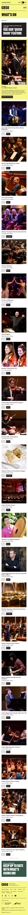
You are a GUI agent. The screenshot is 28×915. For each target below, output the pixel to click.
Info (3, 133)
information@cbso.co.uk (14, 885)
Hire (24, 889)
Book (8, 133)
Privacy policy (13, 891)
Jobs (11, 889)
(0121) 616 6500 (12, 883)
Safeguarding (9, 892)
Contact (20, 889)
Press (15, 889)
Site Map (3, 892)
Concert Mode (6, 2)
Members (9, 236)
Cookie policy (20, 891)
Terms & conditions (5, 891)
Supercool (8, 912)
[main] (14, 444)
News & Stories (5, 889)
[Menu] (24, 7)
